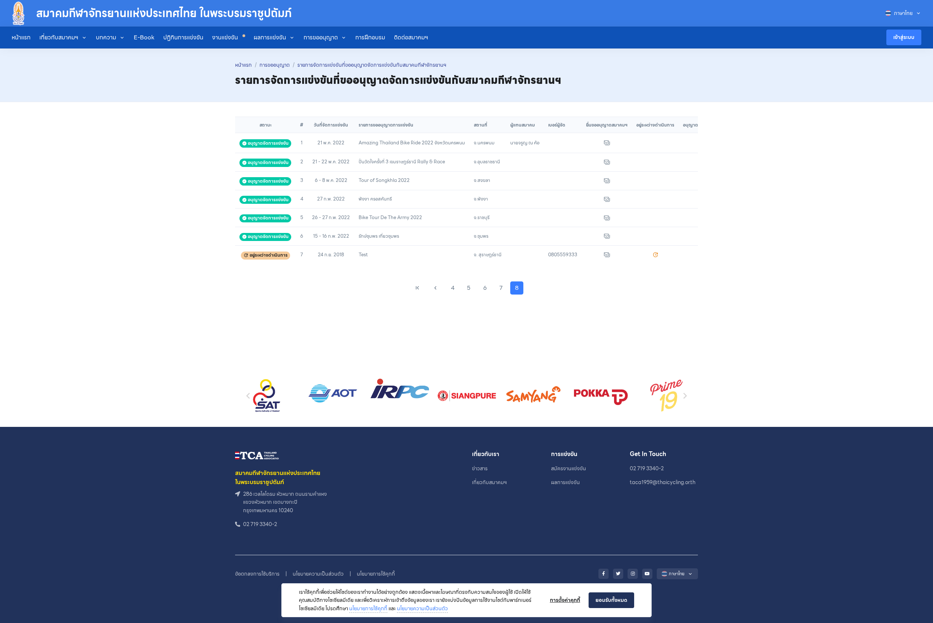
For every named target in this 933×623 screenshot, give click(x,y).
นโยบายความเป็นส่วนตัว (422, 608)
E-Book (144, 37)
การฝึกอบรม (370, 37)
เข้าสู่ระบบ (903, 37)
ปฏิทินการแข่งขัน (183, 37)
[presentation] (248, 396)
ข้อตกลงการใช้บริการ (257, 574)
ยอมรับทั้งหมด (611, 600)
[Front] (257, 454)
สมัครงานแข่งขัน (568, 468)
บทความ (106, 37)
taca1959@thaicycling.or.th (662, 482)
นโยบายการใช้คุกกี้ (368, 608)
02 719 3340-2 (647, 468)
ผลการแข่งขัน (270, 37)
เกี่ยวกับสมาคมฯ (58, 37)
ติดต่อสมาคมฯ (411, 37)
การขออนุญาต (321, 37)
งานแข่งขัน (225, 37)
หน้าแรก (21, 37)
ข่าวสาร (480, 468)
